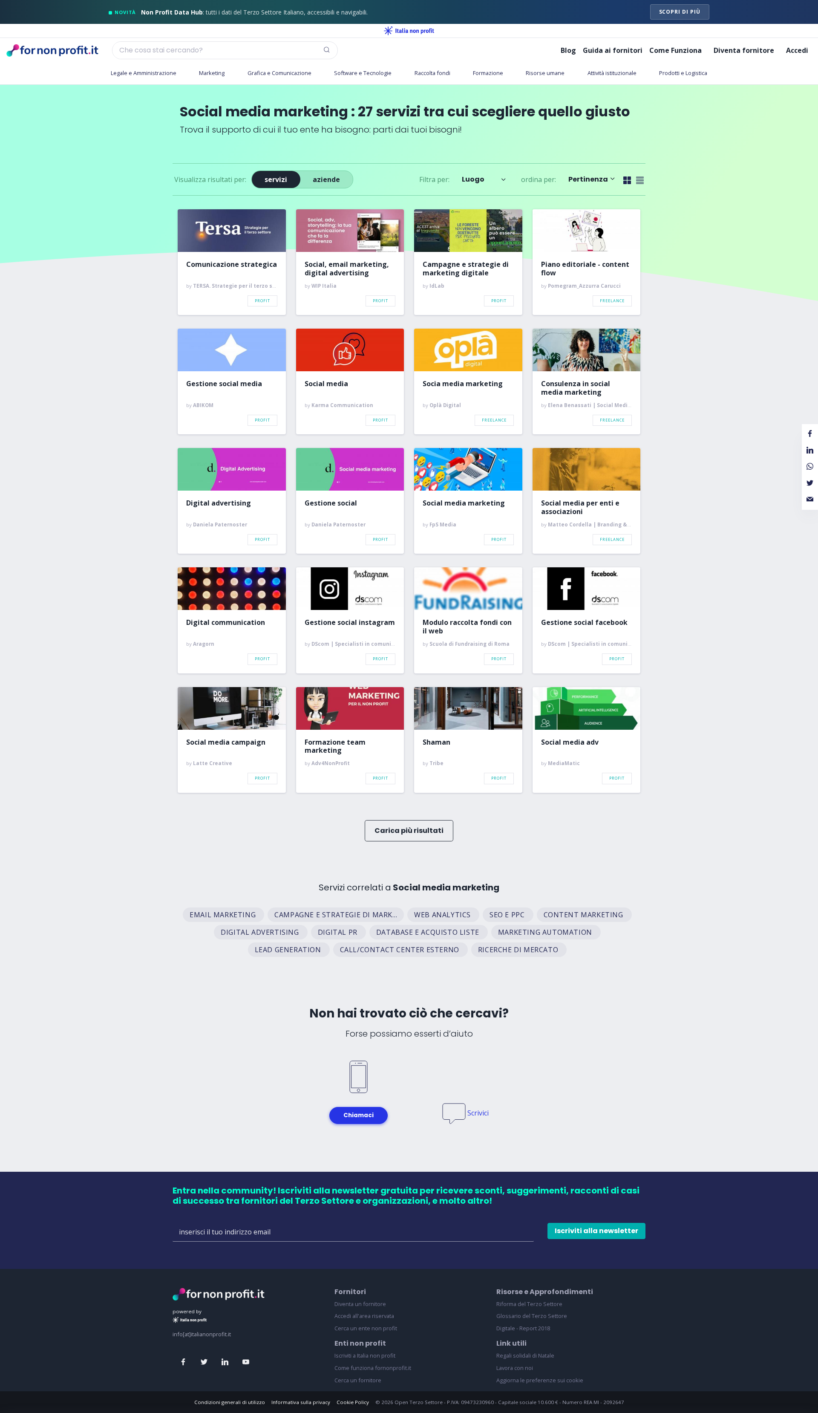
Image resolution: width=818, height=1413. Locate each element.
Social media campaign (225, 742)
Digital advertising (218, 503)
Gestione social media (224, 384)
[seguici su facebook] (183, 1362)
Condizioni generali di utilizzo (229, 1402)
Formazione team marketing (335, 746)
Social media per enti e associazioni (580, 507)
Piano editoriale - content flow (585, 268)
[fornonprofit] (219, 1293)
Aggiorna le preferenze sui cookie (539, 1380)
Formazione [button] (488, 73)
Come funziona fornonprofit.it (372, 1368)
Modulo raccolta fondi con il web (467, 626)
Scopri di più (679, 11)
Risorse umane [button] (545, 73)
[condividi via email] (810, 499)
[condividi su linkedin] (810, 450)
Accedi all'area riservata (364, 1316)
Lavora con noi (514, 1368)
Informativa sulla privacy (300, 1402)
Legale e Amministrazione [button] (143, 73)
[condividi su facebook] (810, 434)
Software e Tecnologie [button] (363, 73)
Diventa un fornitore (360, 1304)
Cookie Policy (353, 1402)
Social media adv (570, 742)
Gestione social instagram (350, 622)
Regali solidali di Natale (525, 1355)
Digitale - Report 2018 (523, 1328)
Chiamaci (358, 1115)
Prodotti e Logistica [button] (683, 73)
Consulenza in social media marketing (575, 388)
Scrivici (478, 1113)
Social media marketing (464, 503)
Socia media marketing (463, 384)
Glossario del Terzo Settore (531, 1316)
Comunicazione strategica (231, 264)
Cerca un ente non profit (365, 1328)
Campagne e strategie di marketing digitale (466, 268)
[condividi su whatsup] (810, 467)
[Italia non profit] (409, 31)
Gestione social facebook (584, 622)
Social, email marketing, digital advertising (347, 268)
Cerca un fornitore (357, 1380)
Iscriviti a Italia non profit (364, 1355)
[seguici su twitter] (204, 1362)
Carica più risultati (409, 830)
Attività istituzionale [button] (612, 73)
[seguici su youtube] (245, 1362)
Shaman (436, 742)
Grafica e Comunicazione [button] (279, 73)
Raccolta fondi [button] (432, 73)
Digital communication (225, 622)
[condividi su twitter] (810, 483)
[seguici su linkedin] (225, 1362)
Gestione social (331, 503)
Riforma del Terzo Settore (529, 1304)
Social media (326, 384)
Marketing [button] (212, 73)
